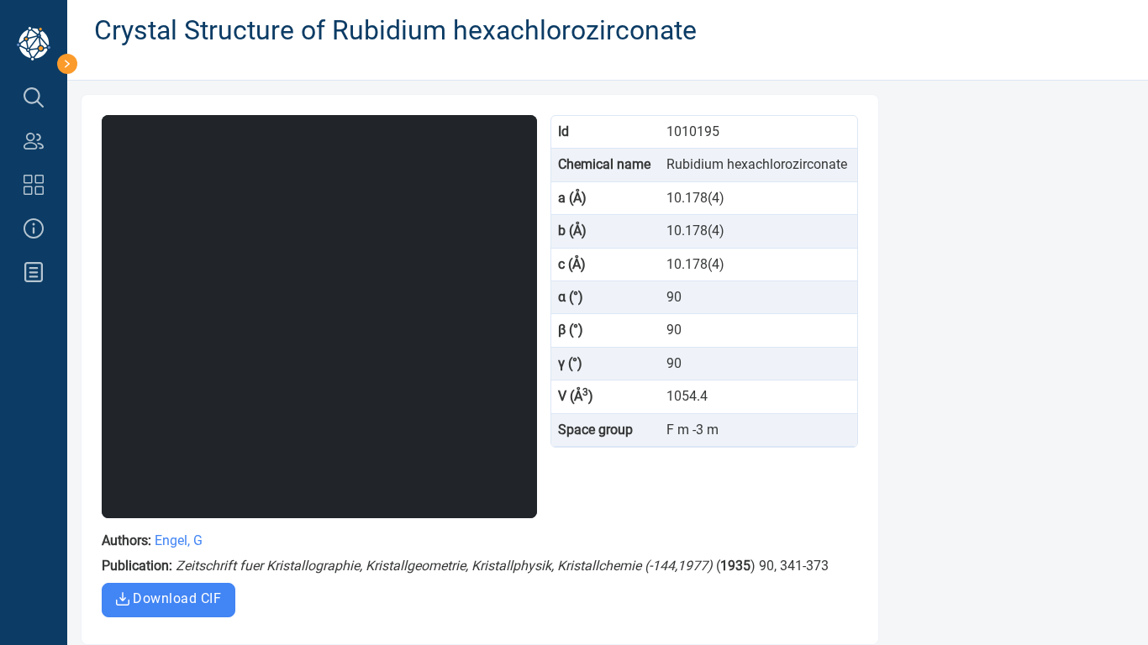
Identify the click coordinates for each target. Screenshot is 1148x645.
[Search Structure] (33, 97)
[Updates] (33, 272)
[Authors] (33, 141)
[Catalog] (33, 185)
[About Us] (33, 228)
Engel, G (179, 540)
